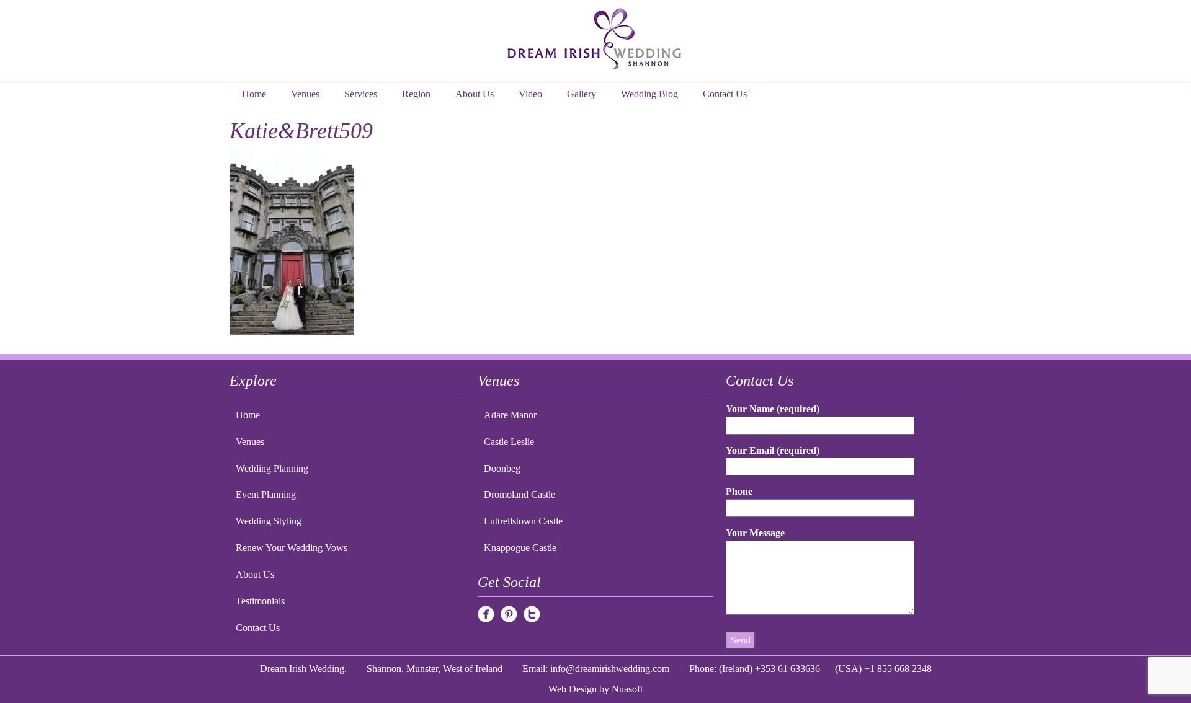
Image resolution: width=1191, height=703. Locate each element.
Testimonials (260, 601)
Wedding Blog (649, 94)
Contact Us (725, 94)
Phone (739, 491)
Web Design (572, 689)
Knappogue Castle (520, 547)
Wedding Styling (268, 521)
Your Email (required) (772, 450)
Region (416, 94)
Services (360, 94)
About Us (474, 94)
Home (254, 94)
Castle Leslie (509, 441)
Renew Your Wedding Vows (291, 547)
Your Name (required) (772, 409)
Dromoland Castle (519, 494)
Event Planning (266, 494)
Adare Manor (510, 415)
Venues (305, 94)
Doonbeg (502, 468)
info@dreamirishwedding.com (609, 668)
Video (530, 94)
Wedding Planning (272, 468)
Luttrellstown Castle (523, 521)
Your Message (755, 533)
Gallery (581, 94)
